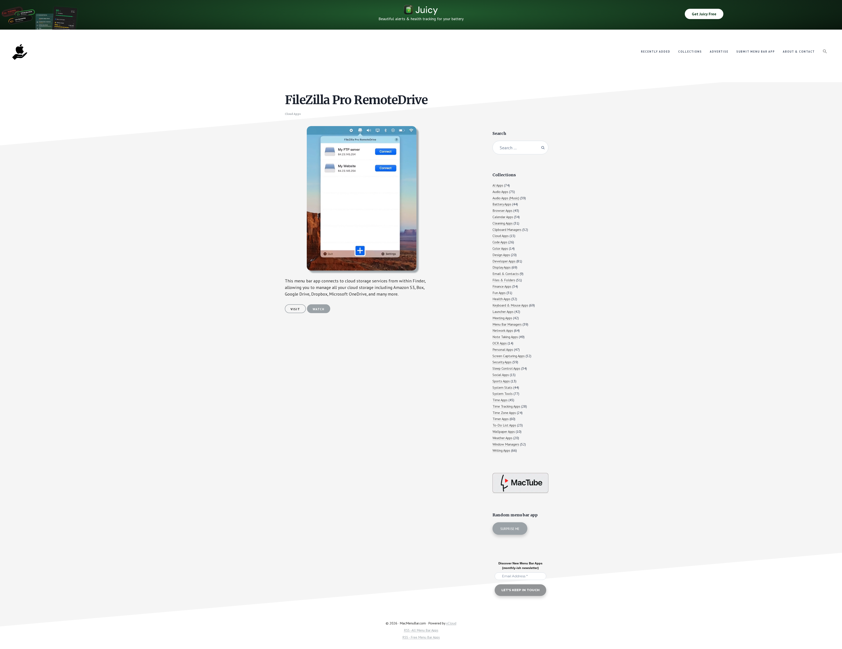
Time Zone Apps (504, 412)
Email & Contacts (505, 273)
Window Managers (505, 444)
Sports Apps (501, 381)
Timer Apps (500, 419)
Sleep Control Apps (506, 368)
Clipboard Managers (506, 229)
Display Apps (501, 267)
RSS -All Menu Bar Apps (421, 630)
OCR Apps (499, 343)
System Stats (502, 387)
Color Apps (500, 248)
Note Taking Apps (505, 337)
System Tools (502, 393)
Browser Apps (502, 210)
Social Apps (500, 375)
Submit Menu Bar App (755, 51)
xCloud (451, 623)
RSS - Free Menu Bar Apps (421, 637)
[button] (825, 51)
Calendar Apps (502, 217)
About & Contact (799, 51)
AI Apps (497, 185)
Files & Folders (503, 280)
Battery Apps (501, 204)
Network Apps (502, 330)
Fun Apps (499, 293)
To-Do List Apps (504, 425)
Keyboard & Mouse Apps (510, 305)
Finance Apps (501, 286)
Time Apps (500, 400)
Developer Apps (504, 261)
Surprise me (509, 529)
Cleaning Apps (502, 223)
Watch (319, 309)
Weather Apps (502, 438)
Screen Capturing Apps (508, 356)
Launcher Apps (503, 311)
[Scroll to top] (830, 631)
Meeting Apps (502, 318)
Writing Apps (501, 450)
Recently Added (655, 51)
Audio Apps (500, 191)
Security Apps (502, 362)
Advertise (719, 51)
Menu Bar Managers (507, 324)
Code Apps (499, 242)
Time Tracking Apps (506, 406)
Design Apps (501, 255)
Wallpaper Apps (503, 431)
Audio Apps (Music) (505, 198)
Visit (295, 309)
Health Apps (501, 299)
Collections (690, 51)
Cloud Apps (293, 114)
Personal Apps (502, 349)
